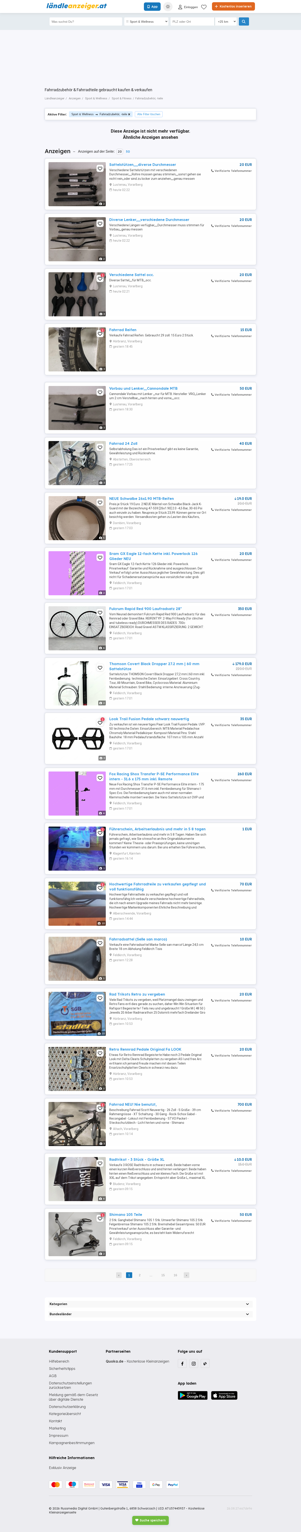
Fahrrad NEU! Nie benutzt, (133, 1104)
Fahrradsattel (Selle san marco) (138, 939)
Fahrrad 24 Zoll (123, 443)
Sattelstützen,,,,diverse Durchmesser (142, 164)
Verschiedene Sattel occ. (131, 275)
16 (175, 1275)
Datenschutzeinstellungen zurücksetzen (70, 1385)
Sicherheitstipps (62, 1368)
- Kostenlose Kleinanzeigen (137, 1361)
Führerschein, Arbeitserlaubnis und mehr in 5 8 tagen (157, 829)
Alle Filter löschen (148, 114)
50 (128, 152)
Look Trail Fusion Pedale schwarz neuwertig (149, 719)
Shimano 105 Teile (125, 1214)
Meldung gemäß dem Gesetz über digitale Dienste (73, 1397)
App (154, 7)
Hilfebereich (59, 1361)
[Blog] (205, 1363)
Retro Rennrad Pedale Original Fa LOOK (145, 1049)
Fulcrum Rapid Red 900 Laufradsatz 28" (145, 608)
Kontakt (55, 1421)
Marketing (57, 1428)
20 (120, 152)
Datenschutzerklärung (67, 1406)
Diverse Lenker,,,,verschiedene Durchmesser (149, 219)
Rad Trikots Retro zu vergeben (137, 994)
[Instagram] (194, 1363)
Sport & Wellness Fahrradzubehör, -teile (99, 114)
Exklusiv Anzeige (62, 1467)
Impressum (58, 1435)
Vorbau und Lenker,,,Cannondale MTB (143, 388)
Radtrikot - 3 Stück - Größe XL (136, 1159)
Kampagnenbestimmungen (72, 1443)
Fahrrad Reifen (122, 330)
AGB (53, 1376)
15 (163, 1275)
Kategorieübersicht (65, 1413)
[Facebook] (182, 1363)
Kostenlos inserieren (235, 6)
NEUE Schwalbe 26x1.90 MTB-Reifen (141, 498)
